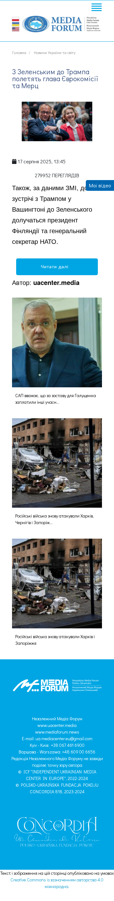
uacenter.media (56, 282)
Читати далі (57, 266)
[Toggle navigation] (96, 8)
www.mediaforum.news (57, 732)
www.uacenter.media (57, 725)
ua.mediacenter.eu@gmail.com (63, 738)
